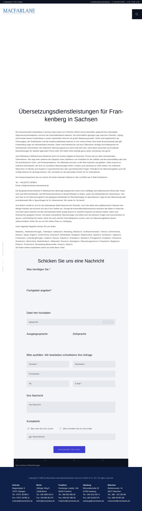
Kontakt (3, 270)
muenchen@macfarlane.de (119, 501)
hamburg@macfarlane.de (93, 501)
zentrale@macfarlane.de (22, 501)
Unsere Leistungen (3, 249)
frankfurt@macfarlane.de (68, 501)
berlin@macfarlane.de (45, 501)
